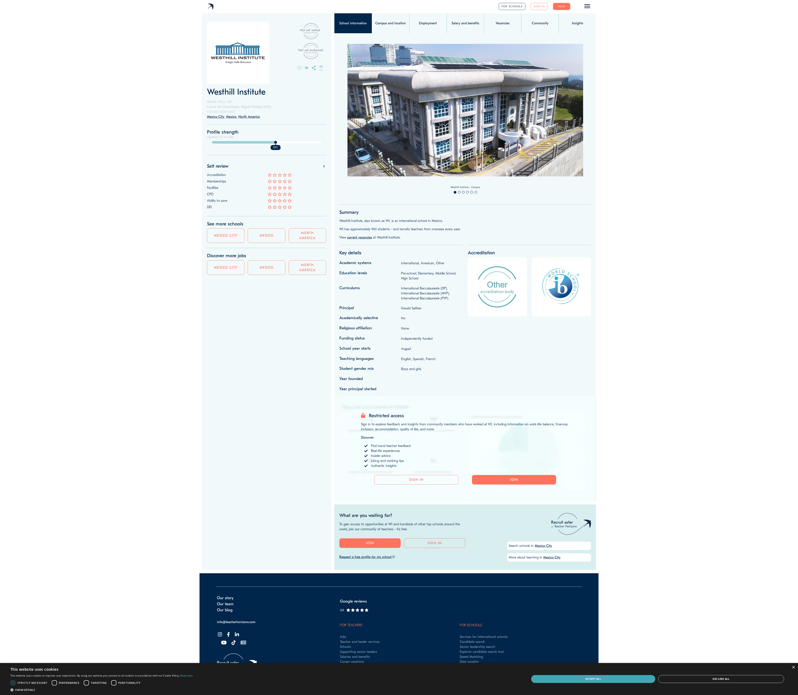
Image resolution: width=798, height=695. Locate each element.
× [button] (793, 667)
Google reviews (353, 601)
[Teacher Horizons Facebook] (228, 634)
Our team (225, 604)
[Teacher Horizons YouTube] (223, 643)
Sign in (539, 6)
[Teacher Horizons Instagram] (219, 634)
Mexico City (226, 235)
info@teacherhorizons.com (236, 622)
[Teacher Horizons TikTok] (233, 643)
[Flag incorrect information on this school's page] (306, 67)
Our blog (225, 610)
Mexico (267, 235)
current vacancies (359, 237)
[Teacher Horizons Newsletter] (243, 643)
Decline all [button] (721, 679)
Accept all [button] (593, 679)
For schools (512, 6)
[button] (101, 690)
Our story (225, 598)
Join (561, 6)
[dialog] (399, 679)
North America (307, 235)
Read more (186, 675)
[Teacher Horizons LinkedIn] (236, 634)
